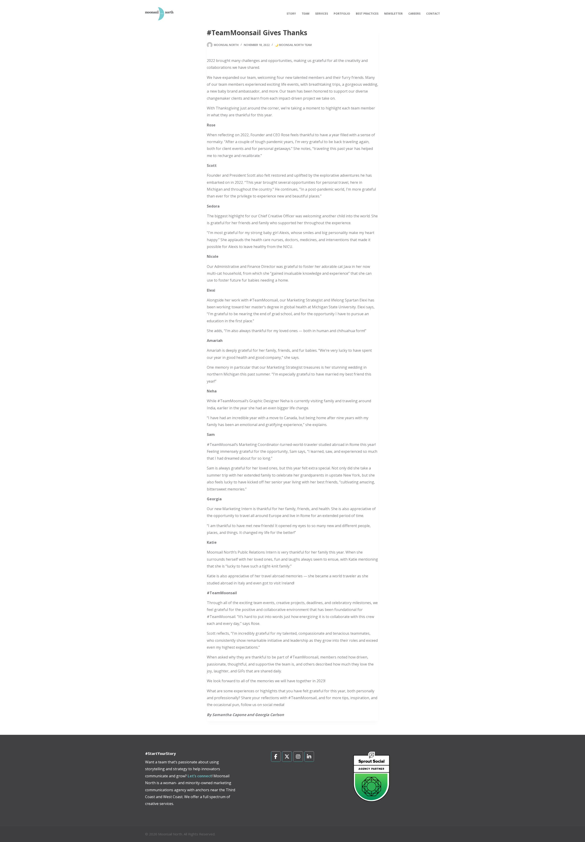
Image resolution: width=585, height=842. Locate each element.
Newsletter (393, 14)
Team (305, 14)
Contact (433, 14)
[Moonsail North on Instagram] (298, 756)
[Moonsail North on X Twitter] (287, 756)
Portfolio (342, 14)
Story (291, 14)
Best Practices (367, 14)
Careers (414, 14)
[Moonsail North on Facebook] (276, 756)
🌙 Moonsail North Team (293, 45)
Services (321, 14)
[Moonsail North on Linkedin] (309, 756)
